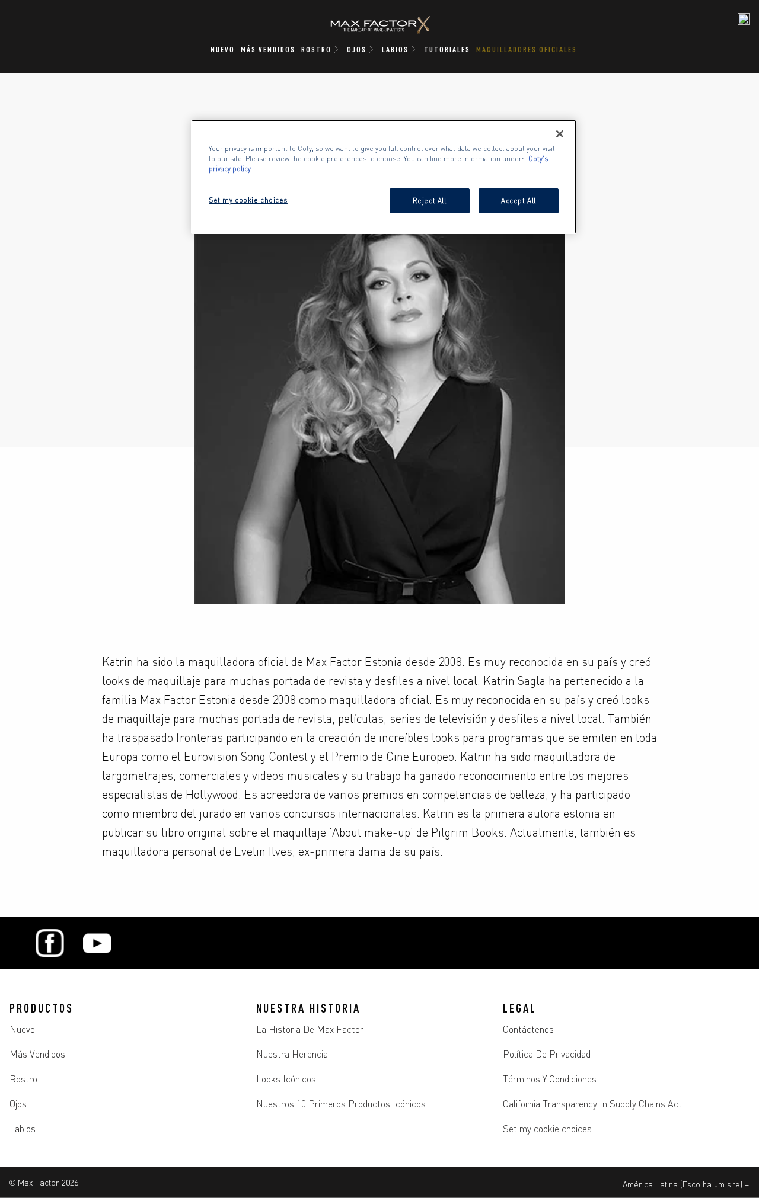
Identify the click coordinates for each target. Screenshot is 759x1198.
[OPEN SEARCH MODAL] (744, 19)
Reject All (430, 200)
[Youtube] (97, 943)
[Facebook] (50, 943)
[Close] (560, 134)
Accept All (518, 200)
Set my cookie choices (547, 1128)
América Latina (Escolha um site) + (686, 1184)
